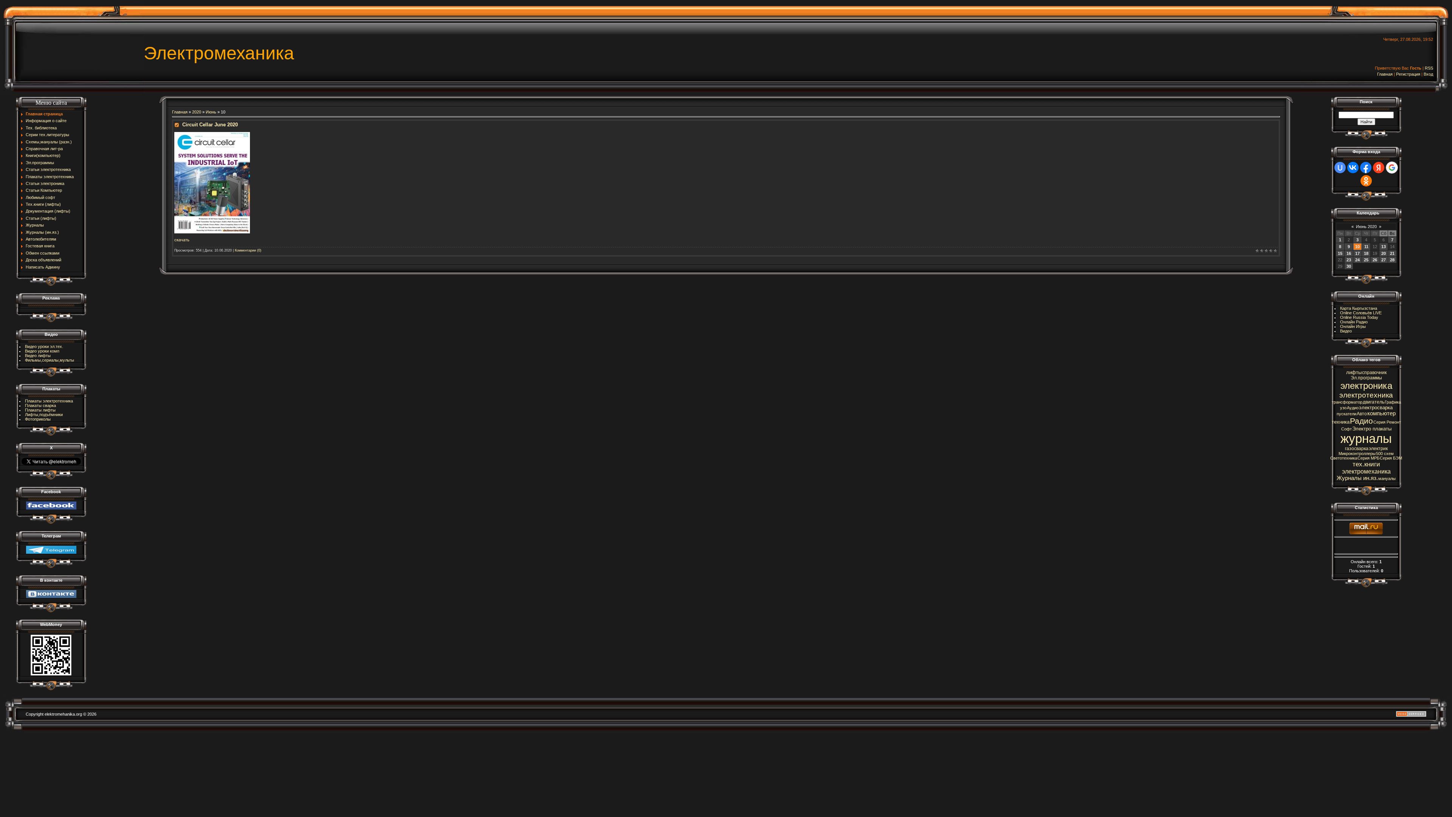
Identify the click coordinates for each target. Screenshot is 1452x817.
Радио (1361, 421)
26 (1375, 260)
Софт (1346, 429)
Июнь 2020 (1366, 226)
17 (1357, 253)
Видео (1346, 331)
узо (1343, 407)
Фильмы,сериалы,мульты (49, 360)
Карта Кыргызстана (1358, 308)
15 (1340, 253)
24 (1357, 260)
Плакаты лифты (40, 410)
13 (1383, 246)
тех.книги (1366, 464)
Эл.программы (1366, 378)
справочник (1374, 372)
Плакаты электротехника (49, 401)
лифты (1354, 372)
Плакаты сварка (40, 405)
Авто (1362, 413)
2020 (196, 112)
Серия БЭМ (1391, 458)
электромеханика (1366, 471)
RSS (1429, 68)
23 (1349, 260)
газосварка (1356, 448)
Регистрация (1408, 74)
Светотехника (1343, 458)
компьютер (1381, 413)
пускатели (1346, 414)
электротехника (1366, 395)
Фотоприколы (38, 419)
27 (1383, 260)
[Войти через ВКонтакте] (1353, 167)
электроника (1366, 386)
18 (1366, 253)
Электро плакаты (1372, 429)
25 (1366, 260)
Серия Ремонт (1387, 422)
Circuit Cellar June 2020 (210, 124)
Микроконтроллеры (1357, 453)
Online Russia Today (1359, 317)
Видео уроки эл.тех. (44, 346)
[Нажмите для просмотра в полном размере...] (212, 134)
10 (1357, 246)
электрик (1378, 448)
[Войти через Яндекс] (1378, 167)
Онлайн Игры (1353, 326)
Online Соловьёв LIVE (1361, 313)
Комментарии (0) (248, 250)
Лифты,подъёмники (44, 414)
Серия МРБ (1368, 458)
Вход (1428, 74)
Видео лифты (38, 355)
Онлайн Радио (1354, 322)
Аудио (1353, 407)
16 (1349, 253)
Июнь (211, 112)
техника (1341, 422)
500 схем (1385, 453)
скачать (181, 240)
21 (1392, 253)
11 (1366, 246)
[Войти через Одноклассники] (1366, 180)
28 (1392, 260)
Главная (1385, 74)
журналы (1366, 439)
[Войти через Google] (1392, 168)
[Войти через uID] (1340, 167)
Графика (1393, 402)
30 (1349, 266)
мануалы (1387, 478)
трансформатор (1347, 402)
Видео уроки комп (42, 351)
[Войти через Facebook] (1365, 167)
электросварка (1376, 407)
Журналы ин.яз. (1357, 478)
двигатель (1373, 402)
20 (1383, 253)
